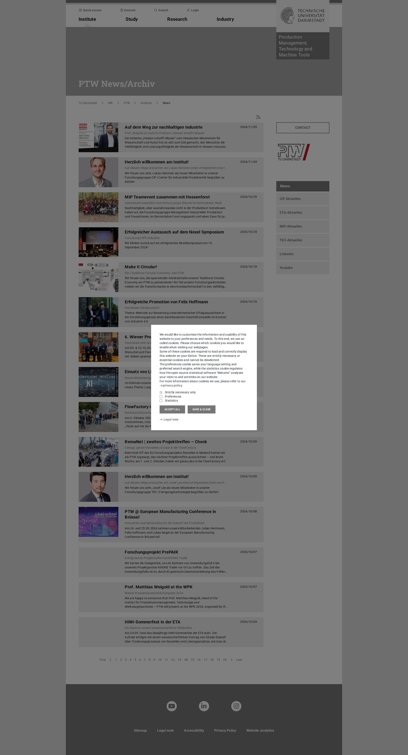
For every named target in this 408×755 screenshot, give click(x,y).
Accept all (172, 409)
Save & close (202, 409)
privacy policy (172, 385)
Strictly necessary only (180, 392)
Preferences (173, 396)
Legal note (171, 419)
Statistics (171, 400)
